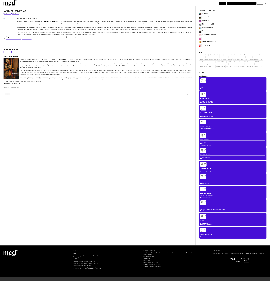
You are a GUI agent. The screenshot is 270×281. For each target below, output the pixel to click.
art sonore (251, 54)
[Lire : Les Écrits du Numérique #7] (200, 42)
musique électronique (220, 66)
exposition (208, 57)
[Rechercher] (265, 3)
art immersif (226, 54)
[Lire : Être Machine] (200, 31)
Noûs (203, 38)
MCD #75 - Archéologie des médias (234, 61)
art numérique (233, 54)
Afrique (206, 54)
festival (217, 57)
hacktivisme (231, 57)
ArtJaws (145, 270)
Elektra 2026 (205, 20)
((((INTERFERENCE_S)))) (208, 24)
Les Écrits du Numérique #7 (209, 41)
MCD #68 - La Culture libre (226, 59)
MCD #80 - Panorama (249, 64)
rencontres (249, 66)
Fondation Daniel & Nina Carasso (152, 264)
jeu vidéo (243, 57)
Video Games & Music (207, 27)
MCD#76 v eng (258, 61)
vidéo (261, 66)
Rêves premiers (206, 17)
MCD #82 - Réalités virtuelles (205, 66)
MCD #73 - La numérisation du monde (207, 61)
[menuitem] (222, 3)
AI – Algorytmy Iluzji (207, 45)
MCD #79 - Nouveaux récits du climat (236, 64)
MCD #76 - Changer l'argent (248, 61)
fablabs (213, 57)
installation (237, 57)
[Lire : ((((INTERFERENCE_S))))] (200, 24)
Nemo (227, 66)
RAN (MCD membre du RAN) (150, 262)
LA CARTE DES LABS (226, 253)
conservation (202, 57)
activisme (202, 54)
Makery (145, 272)
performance (242, 66)
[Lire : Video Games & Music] (200, 28)
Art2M (144, 268)
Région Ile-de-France (149, 256)
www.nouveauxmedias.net (13, 39)
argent (221, 54)
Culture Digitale (15, 13)
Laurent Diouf (15, 43)
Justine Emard (249, 57)
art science (246, 54)
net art (231, 66)
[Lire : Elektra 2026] (200, 21)
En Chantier (205, 13)
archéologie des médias (214, 54)
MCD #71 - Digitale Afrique (238, 59)
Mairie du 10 (146, 260)
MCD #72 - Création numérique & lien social (253, 59)
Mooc (214, 66)
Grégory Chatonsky (224, 57)
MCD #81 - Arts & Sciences (260, 64)
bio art (256, 54)
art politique (239, 54)
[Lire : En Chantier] (200, 14)
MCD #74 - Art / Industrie (221, 61)
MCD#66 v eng (217, 59)
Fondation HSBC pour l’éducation (152, 266)
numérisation (236, 66)
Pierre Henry (12, 49)
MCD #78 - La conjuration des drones (220, 64)
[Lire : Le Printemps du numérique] (200, 35)
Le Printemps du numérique (209, 34)
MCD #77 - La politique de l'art (206, 64)
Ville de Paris (146, 258)
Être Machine (205, 31)
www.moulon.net (27, 39)
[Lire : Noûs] (200, 38)
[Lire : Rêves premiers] (200, 17)
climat (260, 54)
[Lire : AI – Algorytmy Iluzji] (200, 45)
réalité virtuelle (255, 66)
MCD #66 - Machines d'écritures (206, 59)
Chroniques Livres (7, 13)
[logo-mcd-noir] (10, 3)
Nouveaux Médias (15, 11)
